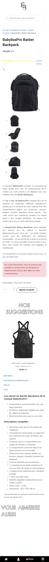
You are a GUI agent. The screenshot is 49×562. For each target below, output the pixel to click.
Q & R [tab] (5, 390)
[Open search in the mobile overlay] (24, 18)
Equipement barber (18, 30)
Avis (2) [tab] (6, 385)
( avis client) (39, 62)
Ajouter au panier (26, 290)
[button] (4, 69)
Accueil (6, 30)
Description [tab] (8, 376)
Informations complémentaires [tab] (15, 380)
